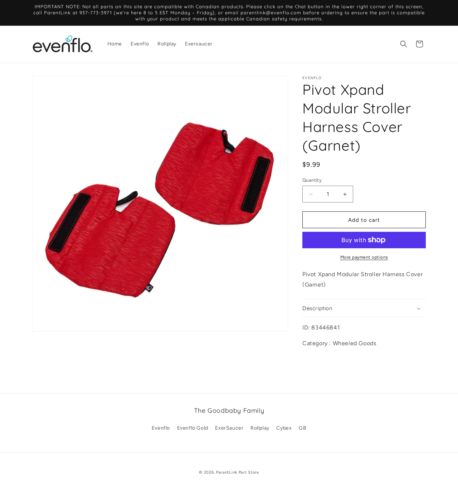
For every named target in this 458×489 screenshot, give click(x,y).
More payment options (364, 257)
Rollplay (259, 428)
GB (302, 428)
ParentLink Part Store (237, 472)
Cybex (284, 428)
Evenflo (161, 428)
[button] (403, 44)
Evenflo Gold (192, 428)
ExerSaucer (229, 428)
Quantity (312, 180)
